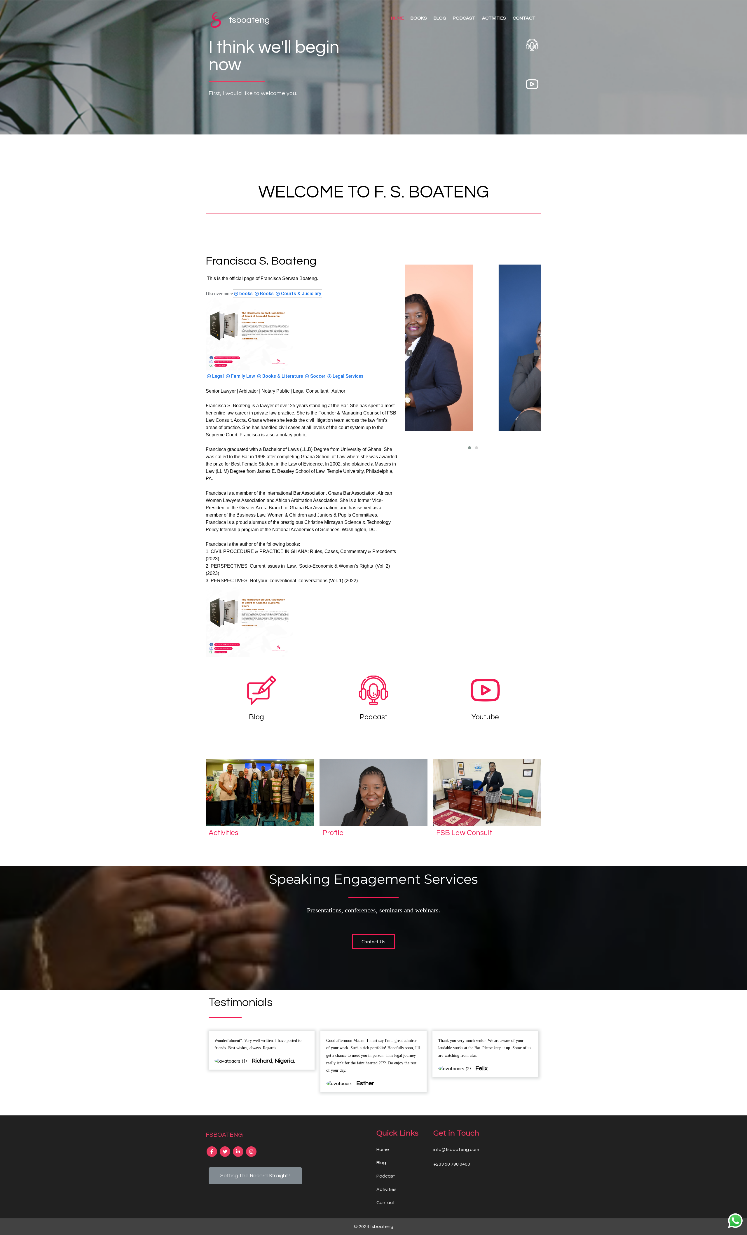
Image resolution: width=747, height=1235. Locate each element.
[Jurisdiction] (249, 369)
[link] (243, 293)
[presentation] (409, 353)
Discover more (219, 293)
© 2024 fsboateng (373, 1226)
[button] (469, 448)
